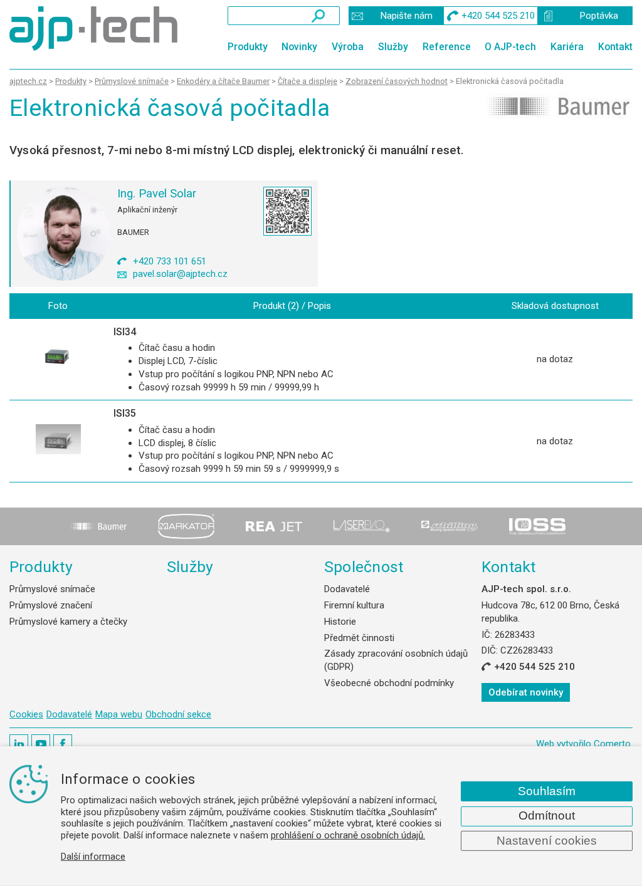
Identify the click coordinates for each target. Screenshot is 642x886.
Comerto (612, 743)
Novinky (299, 47)
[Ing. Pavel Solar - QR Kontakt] (287, 211)
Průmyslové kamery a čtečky (68, 621)
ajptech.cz (28, 81)
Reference (447, 47)
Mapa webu (118, 714)
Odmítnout (546, 815)
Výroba (348, 47)
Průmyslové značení (50, 605)
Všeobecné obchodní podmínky (389, 683)
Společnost (363, 567)
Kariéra (567, 47)
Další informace (93, 856)
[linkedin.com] (18, 743)
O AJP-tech (510, 47)
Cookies (26, 714)
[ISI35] (58, 441)
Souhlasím (547, 791)
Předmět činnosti (359, 638)
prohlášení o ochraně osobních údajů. (348, 835)
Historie (340, 621)
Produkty (248, 47)
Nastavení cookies (547, 840)
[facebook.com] (62, 743)
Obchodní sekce (178, 714)
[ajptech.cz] (93, 28)
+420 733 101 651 (169, 261)
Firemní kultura (354, 605)
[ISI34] (58, 359)
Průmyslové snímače (52, 589)
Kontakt (615, 47)
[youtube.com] (40, 743)
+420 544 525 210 (534, 666)
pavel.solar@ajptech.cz (180, 273)
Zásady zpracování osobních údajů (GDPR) (396, 660)
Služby (393, 47)
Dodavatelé (347, 589)
